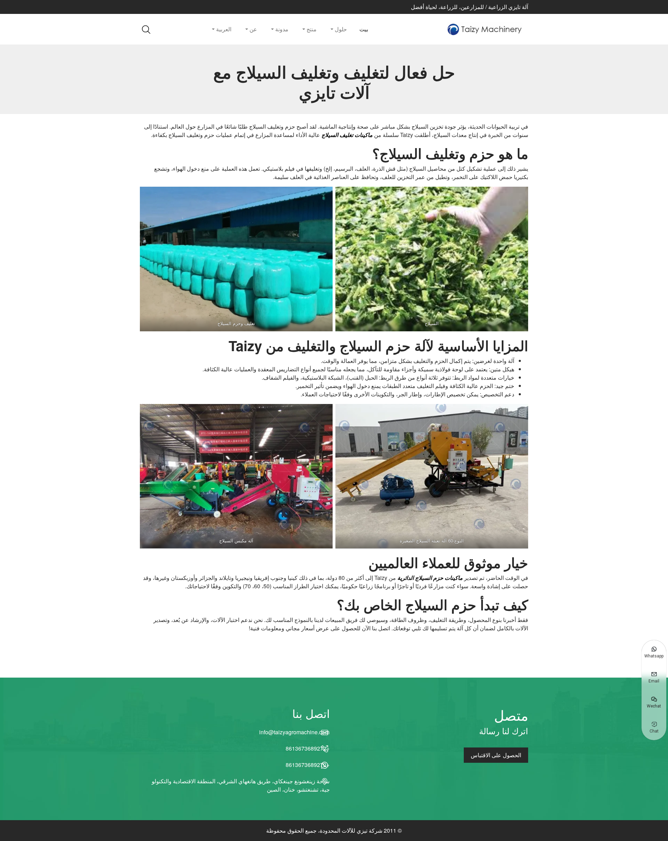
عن (252, 29)
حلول (340, 29)
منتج (311, 29)
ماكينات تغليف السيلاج (347, 135)
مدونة (281, 29)
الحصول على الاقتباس (496, 755)
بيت (363, 29)
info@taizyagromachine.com (294, 732)
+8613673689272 (307, 748)
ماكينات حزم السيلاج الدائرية (430, 578)
